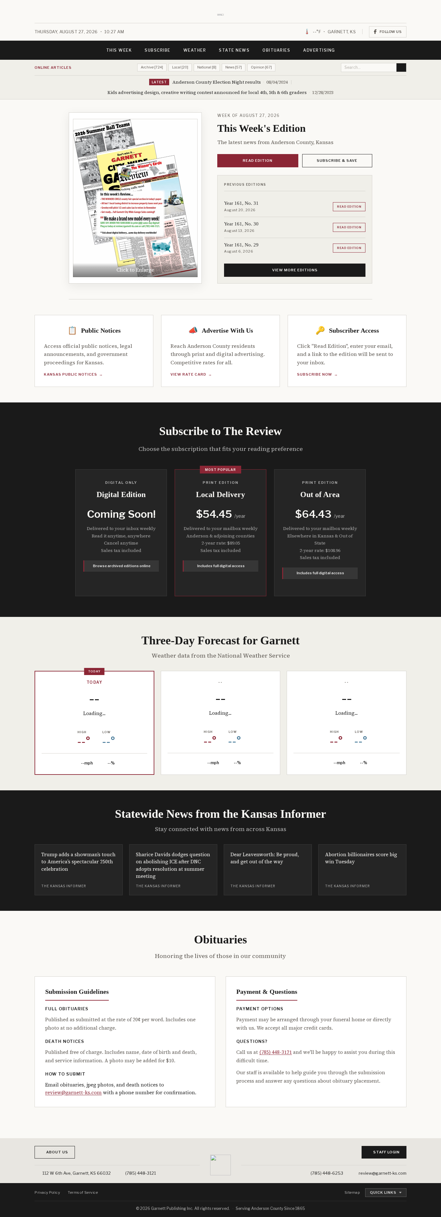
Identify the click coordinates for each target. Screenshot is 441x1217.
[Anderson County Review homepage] (220, 14)
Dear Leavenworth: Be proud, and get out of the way (265, 858)
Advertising (319, 50)
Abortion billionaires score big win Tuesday (361, 858)
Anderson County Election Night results (216, 82)
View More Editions (295, 270)
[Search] (401, 67)
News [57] (233, 67)
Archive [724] (152, 67)
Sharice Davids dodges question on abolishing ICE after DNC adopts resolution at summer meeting (173, 865)
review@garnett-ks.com (73, 1092)
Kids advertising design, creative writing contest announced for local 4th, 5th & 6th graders (207, 92)
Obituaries (276, 50)
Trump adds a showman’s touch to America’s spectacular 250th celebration (78, 861)
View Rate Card (191, 374)
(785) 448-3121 (275, 1052)
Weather (194, 50)
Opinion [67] (261, 67)
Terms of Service (83, 1192)
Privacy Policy (47, 1192)
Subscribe (157, 50)
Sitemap (352, 1192)
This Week (119, 50)
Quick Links (383, 1192)
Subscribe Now (317, 374)
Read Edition (257, 160)
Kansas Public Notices (73, 374)
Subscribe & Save (337, 160)
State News (234, 50)
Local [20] (180, 67)
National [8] (206, 67)
